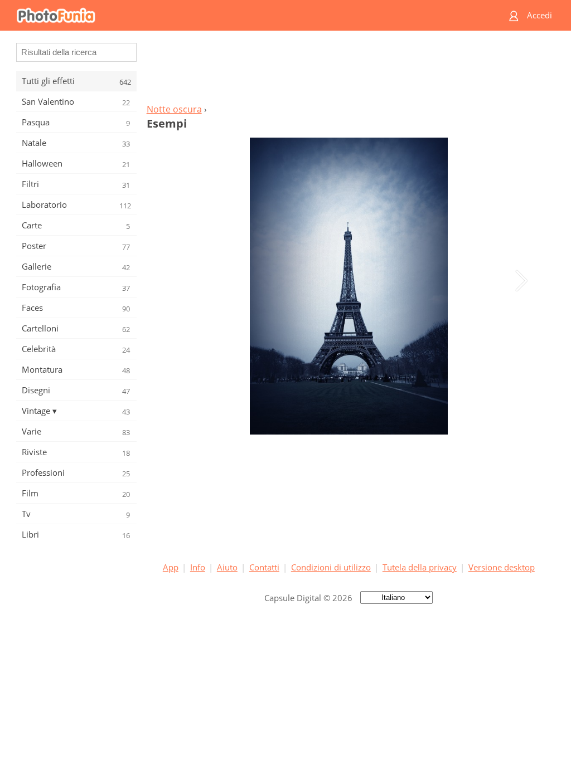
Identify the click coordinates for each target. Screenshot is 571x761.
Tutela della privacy (420, 567)
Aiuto (227, 567)
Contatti (264, 567)
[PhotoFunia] (243, 15)
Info (197, 567)
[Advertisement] (348, 70)
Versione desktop (501, 567)
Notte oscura (174, 109)
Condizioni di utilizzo (331, 567)
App (170, 567)
